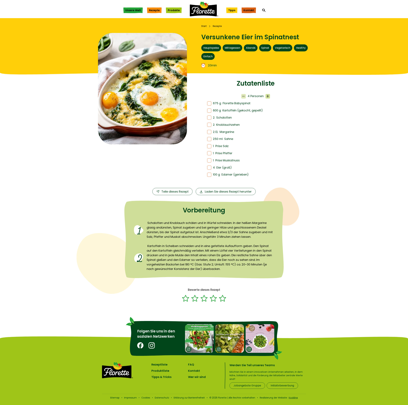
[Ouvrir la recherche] (264, 10)
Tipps (231, 10)
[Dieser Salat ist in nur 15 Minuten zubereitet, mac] (199, 338)
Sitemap (115, 397)
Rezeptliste (159, 364)
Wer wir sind (197, 377)
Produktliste (160, 371)
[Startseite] (204, 9)
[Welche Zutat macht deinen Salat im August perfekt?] (260, 338)
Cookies (145, 397)
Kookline (293, 397)
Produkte (174, 10)
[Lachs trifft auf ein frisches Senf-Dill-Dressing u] (229, 338)
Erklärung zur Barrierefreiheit (189, 397)
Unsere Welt (133, 10)
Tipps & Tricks (161, 377)
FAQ (191, 364)
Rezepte (154, 10)
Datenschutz (162, 397)
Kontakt (249, 10)
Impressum (130, 397)
